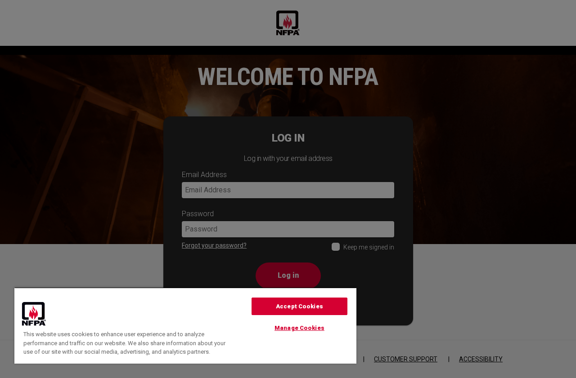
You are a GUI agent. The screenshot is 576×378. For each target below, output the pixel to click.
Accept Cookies (299, 306)
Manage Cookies (299, 328)
